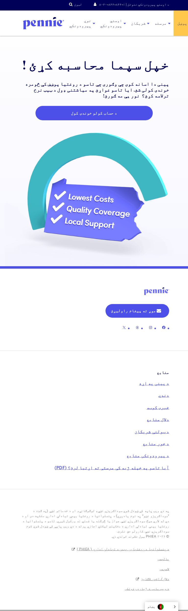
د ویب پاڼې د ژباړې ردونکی (147, 588)
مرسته (160, 23)
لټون (78, 4)
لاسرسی (164, 568)
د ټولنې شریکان (152, 431)
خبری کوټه (158, 407)
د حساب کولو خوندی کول (94, 113)
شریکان (138, 23)
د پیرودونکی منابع (148, 455)
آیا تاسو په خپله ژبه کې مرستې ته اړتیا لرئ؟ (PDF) (112, 467)
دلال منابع (158, 419)
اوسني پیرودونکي (111, 23)
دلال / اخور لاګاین (155, 578)
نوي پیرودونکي (80, 23)
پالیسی (163, 558)
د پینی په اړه (154, 383)
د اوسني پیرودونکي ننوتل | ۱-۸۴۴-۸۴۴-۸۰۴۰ (134, 4)
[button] (161, 606)
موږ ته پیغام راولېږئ (133, 310)
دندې (163, 395)
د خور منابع (156, 443)
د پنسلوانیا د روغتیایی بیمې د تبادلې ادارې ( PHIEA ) (123, 548)
